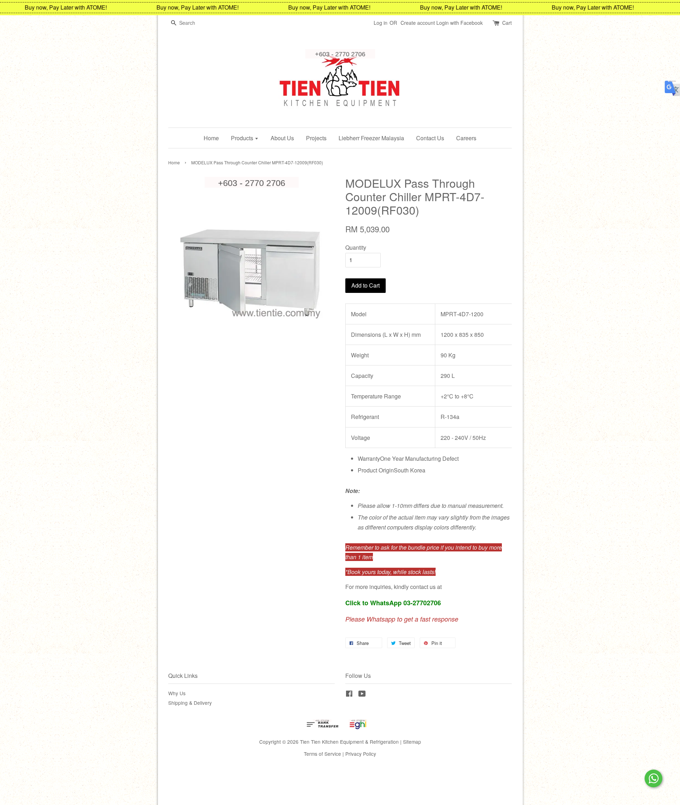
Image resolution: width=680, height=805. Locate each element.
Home (211, 138)
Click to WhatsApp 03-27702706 (393, 602)
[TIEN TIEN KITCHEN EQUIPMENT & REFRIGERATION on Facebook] (349, 694)
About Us (282, 138)
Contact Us (430, 138)
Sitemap (412, 741)
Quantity (355, 247)
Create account (418, 22)
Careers (466, 138)
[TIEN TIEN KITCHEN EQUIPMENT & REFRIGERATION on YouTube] (362, 694)
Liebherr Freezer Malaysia (371, 138)
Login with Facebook (459, 22)
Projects (316, 138)
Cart (507, 22)
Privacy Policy (360, 753)
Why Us (177, 693)
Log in (380, 22)
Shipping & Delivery (190, 702)
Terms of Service (322, 753)
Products (243, 138)
